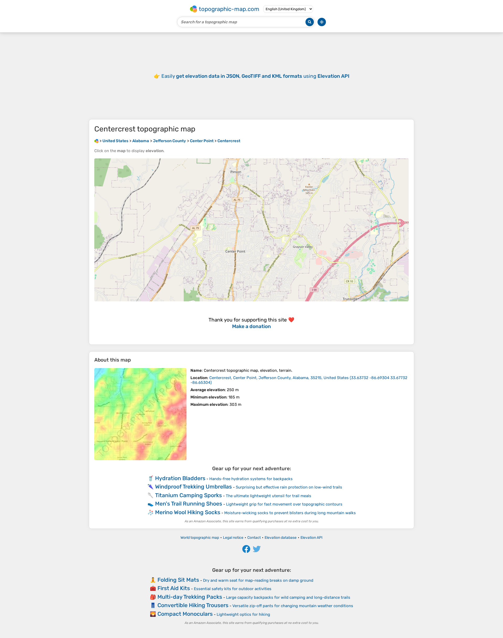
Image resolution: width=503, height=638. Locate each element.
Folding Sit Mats (178, 579)
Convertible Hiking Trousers (192, 605)
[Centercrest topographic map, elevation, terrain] (140, 414)
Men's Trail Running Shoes (188, 503)
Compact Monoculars (185, 614)
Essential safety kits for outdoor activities (232, 588)
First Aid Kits (173, 588)
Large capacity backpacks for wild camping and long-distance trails (288, 597)
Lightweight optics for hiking (243, 614)
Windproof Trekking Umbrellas (193, 486)
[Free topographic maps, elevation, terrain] (96, 140)
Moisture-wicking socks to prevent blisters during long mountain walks (290, 513)
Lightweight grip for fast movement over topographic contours (284, 504)
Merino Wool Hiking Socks (187, 512)
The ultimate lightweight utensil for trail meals (268, 495)
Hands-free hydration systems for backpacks (251, 478)
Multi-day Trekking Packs (189, 596)
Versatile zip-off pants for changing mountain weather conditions (292, 605)
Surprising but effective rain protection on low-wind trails (289, 487)
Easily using (255, 76)
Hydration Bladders (180, 478)
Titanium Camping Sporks (188, 495)
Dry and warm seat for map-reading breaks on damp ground (258, 580)
